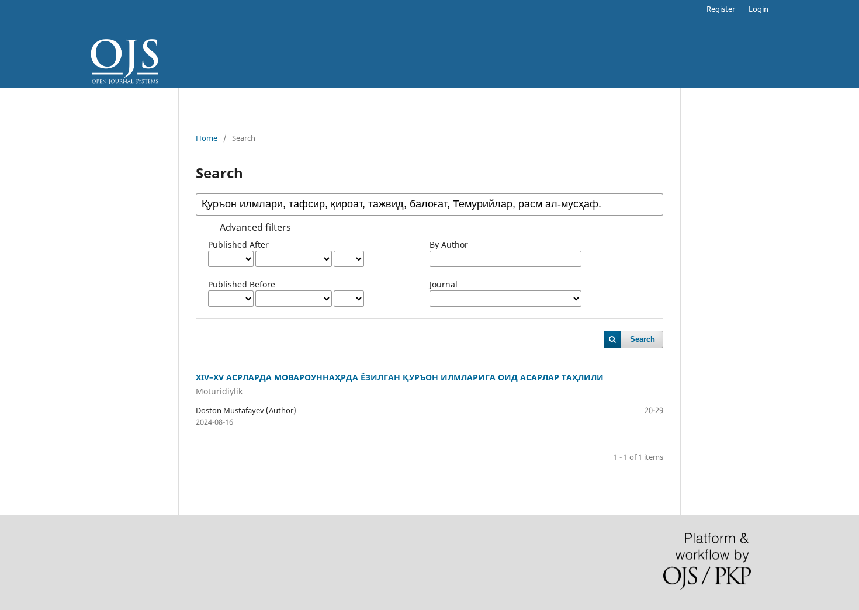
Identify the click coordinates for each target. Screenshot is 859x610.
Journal (444, 284)
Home (206, 138)
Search (642, 339)
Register (720, 9)
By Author (449, 244)
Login (758, 9)
